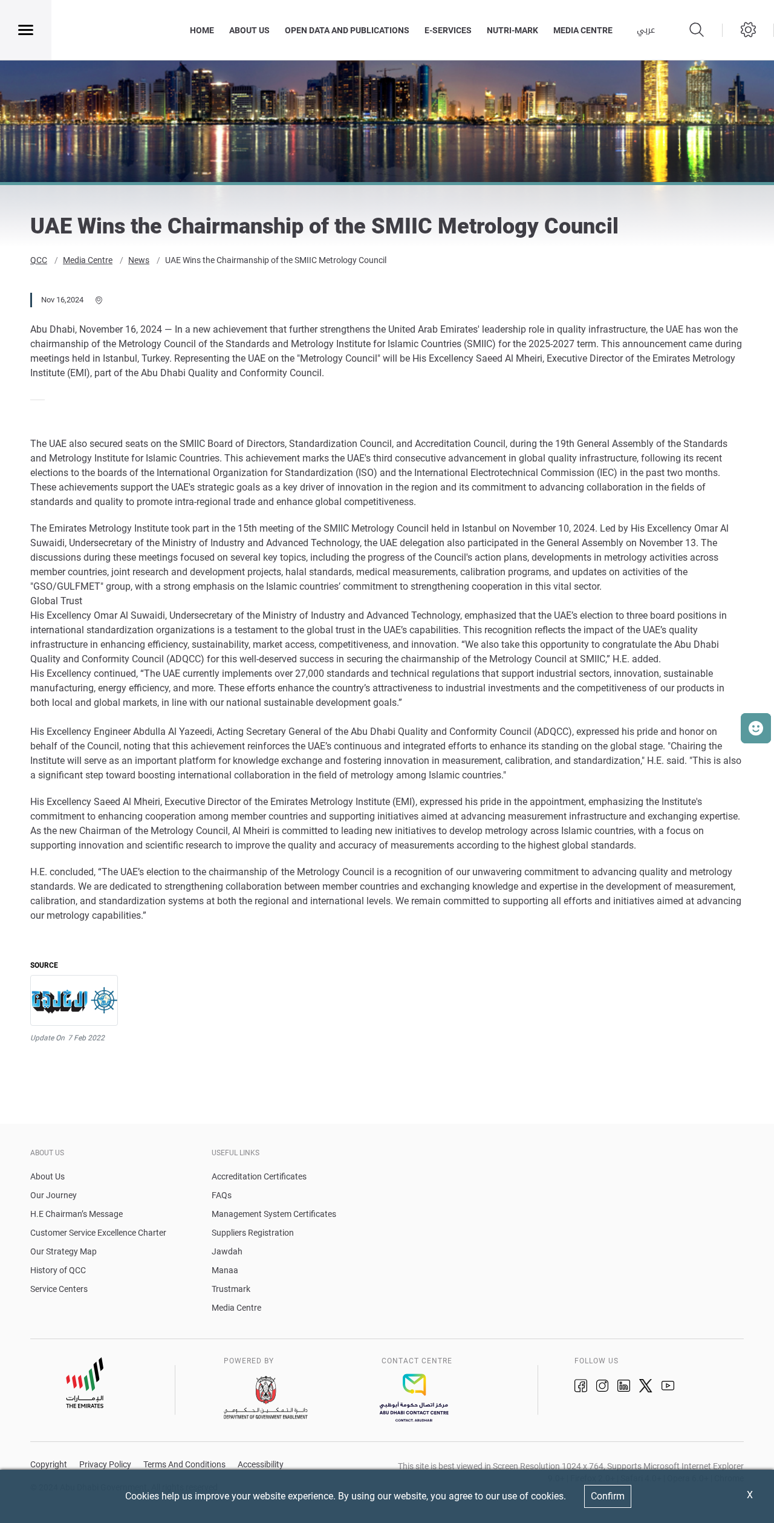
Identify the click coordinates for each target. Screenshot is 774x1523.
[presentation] (33, 399)
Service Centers (59, 1289)
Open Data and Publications (347, 30)
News (138, 260)
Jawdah (227, 1251)
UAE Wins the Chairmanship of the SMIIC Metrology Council (275, 260)
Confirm (608, 1496)
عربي (646, 30)
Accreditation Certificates (259, 1176)
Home (202, 30)
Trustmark (231, 1289)
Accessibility (261, 1464)
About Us (249, 30)
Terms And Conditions (184, 1464)
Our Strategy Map (63, 1251)
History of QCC (58, 1270)
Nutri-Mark (512, 30)
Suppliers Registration (253, 1233)
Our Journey (53, 1195)
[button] (756, 728)
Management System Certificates (274, 1214)
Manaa (225, 1270)
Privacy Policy (105, 1464)
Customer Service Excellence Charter (98, 1233)
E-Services (448, 30)
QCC (38, 260)
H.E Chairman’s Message (76, 1214)
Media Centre (87, 260)
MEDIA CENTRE (583, 30)
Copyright (48, 1464)
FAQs (222, 1195)
